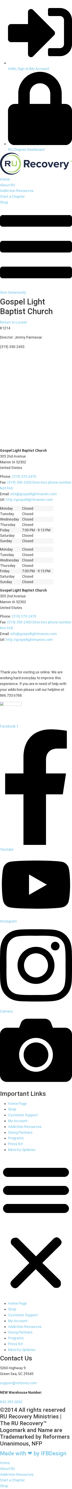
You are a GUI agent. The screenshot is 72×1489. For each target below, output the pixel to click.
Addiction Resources (25, 1127)
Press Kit (15, 1144)
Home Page (17, 1103)
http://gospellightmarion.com (29, 499)
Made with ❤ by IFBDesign (33, 1453)
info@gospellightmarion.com (33, 494)
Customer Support (23, 1115)
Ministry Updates (21, 1150)
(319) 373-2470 (24, 476)
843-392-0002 (11, 1402)
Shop (12, 1109)
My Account (17, 1121)
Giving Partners (20, 1132)
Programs (16, 1138)
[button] (36, 1227)
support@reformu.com (18, 1383)
